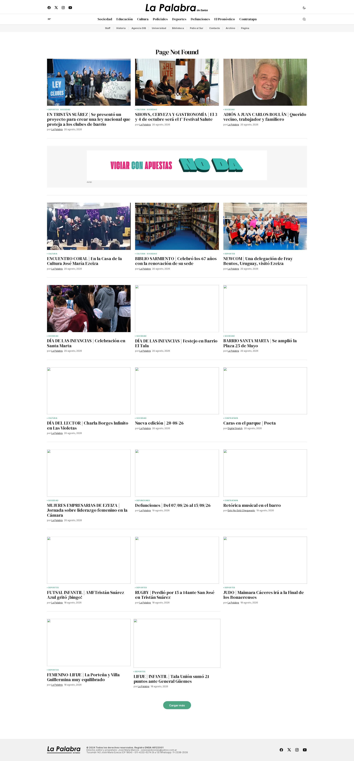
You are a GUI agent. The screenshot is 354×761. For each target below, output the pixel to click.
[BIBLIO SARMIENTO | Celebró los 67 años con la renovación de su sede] (177, 226)
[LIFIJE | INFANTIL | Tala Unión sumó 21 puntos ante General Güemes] (177, 643)
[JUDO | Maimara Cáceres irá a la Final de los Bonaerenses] (265, 560)
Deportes (53, 110)
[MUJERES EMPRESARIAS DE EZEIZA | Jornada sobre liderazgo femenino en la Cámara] (89, 473)
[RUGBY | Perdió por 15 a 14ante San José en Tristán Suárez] (177, 560)
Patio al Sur (196, 28)
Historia (121, 28)
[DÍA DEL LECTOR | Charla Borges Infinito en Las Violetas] (89, 390)
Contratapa (231, 418)
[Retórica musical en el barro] (265, 473)
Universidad (159, 28)
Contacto (214, 28)
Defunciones (143, 500)
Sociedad (65, 110)
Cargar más (177, 705)
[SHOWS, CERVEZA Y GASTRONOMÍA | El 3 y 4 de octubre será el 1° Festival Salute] (177, 82)
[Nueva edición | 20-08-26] (177, 390)
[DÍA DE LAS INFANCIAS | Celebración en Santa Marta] (89, 308)
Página (245, 28)
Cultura (140, 110)
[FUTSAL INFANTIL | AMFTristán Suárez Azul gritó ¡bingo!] (89, 560)
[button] (304, 7)
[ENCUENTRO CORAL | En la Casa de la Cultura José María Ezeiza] (89, 226)
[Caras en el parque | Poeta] (265, 390)
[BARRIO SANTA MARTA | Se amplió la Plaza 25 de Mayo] (265, 308)
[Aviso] (177, 165)
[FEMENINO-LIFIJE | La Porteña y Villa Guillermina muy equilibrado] (89, 642)
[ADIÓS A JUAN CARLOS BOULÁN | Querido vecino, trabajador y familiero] (265, 82)
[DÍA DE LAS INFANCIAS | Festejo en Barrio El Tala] (177, 308)
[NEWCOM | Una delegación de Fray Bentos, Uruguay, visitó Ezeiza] (265, 226)
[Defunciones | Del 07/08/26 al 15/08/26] (177, 473)
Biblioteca (178, 28)
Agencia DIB (139, 28)
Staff (107, 28)
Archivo (230, 28)
